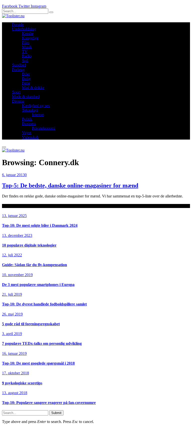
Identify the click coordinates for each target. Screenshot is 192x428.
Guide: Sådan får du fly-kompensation (34, 265)
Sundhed (19, 65)
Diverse (18, 101)
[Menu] (4, 147)
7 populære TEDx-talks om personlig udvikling (42, 343)
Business (29, 124)
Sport (16, 92)
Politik (27, 119)
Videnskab (30, 137)
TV (25, 51)
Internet (38, 115)
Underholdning (24, 29)
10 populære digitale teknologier (29, 245)
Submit (56, 413)
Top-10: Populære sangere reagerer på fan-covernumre (49, 402)
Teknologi (30, 110)
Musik (27, 47)
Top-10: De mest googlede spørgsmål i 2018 (38, 363)
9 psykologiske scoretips (22, 383)
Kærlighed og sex (36, 105)
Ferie (26, 83)
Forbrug (18, 69)
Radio (27, 56)
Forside (18, 24)
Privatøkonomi (43, 128)
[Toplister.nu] (13, 16)
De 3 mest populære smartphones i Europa (38, 284)
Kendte (28, 33)
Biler (26, 74)
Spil (25, 60)
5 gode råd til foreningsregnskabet (31, 324)
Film (25, 42)
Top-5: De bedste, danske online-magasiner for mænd (70, 185)
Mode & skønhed (26, 96)
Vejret (26, 133)
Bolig (26, 78)
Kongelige (30, 38)
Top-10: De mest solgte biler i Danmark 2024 (40, 225)
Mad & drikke (33, 87)
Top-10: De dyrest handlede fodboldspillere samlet (44, 304)
